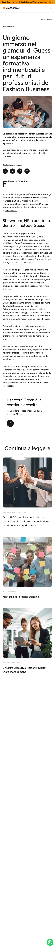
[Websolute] (11, 8)
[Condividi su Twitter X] (12, 171)
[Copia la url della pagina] (5, 171)
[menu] (51, 8)
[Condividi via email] (27, 171)
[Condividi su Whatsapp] (19, 171)
